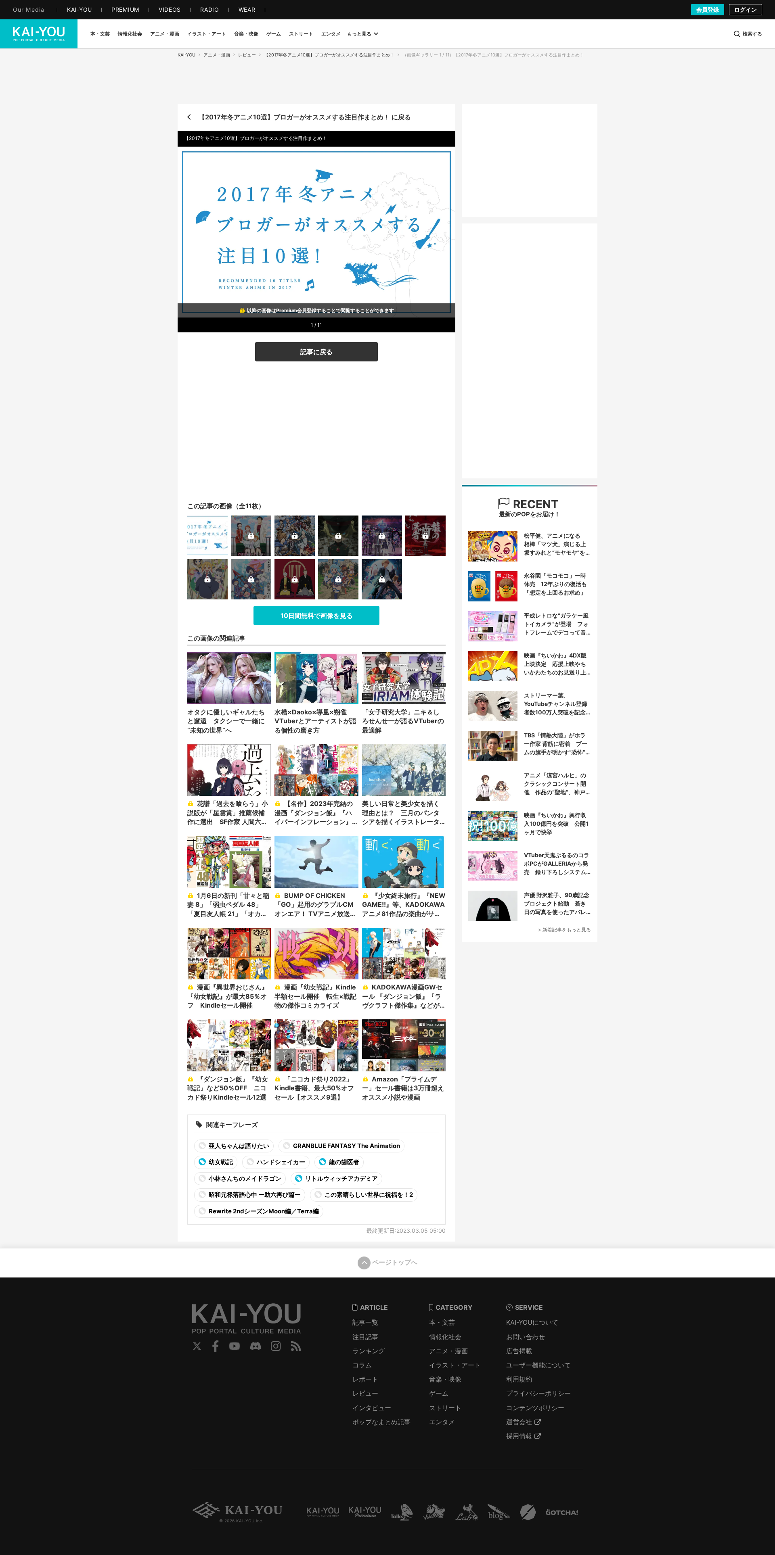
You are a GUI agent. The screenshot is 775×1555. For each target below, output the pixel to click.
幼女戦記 (220, 1162)
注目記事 (365, 1337)
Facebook (215, 1346)
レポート (365, 1379)
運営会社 (519, 1422)
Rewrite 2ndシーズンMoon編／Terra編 (263, 1211)
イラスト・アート (455, 1365)
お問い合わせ (525, 1337)
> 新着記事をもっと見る (564, 930)
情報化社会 (445, 1337)
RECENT (534, 504)
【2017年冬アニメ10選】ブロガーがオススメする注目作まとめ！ (329, 55)
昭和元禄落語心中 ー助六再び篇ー (254, 1194)
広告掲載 (519, 1351)
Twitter (197, 1346)
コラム (362, 1365)
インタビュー (371, 1408)
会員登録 (707, 9)
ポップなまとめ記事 (381, 1422)
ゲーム (438, 1393)
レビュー (247, 55)
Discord (255, 1346)
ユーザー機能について (538, 1365)
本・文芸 (442, 1322)
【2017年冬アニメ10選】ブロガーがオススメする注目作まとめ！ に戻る (305, 117)
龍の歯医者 (343, 1162)
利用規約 (519, 1379)
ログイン (745, 9)
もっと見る (359, 34)
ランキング (368, 1351)
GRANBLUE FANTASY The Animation (346, 1146)
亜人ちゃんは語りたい (238, 1146)
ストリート (445, 1408)
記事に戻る (316, 352)
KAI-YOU (186, 55)
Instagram (276, 1346)
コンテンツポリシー (535, 1408)
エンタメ (442, 1422)
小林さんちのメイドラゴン (244, 1178)
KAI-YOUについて (532, 1322)
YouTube (234, 1346)
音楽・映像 (445, 1379)
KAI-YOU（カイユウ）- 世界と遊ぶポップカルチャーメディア (39, 34)
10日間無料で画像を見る (317, 616)
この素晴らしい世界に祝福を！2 (368, 1194)
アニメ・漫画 (216, 55)
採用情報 (519, 1436)
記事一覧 (365, 1322)
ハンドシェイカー (280, 1162)
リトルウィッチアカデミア (341, 1178)
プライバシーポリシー (538, 1393)
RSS (296, 1346)
